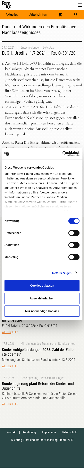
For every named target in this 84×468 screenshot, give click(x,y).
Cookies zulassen (42, 285)
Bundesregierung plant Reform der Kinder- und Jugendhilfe (38, 386)
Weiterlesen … (11, 332)
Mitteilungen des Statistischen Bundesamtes (48, 344)
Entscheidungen (30, 47)
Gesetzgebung (29, 378)
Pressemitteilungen (52, 378)
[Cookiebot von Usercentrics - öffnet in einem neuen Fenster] (62, 154)
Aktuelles (12, 14)
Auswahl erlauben (42, 298)
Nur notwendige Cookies (42, 311)
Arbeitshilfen (38, 14)
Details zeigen (61, 273)
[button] (80, 5)
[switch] (74, 233)
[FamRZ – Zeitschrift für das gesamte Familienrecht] (6, 5)
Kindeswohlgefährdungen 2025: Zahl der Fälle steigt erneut (37, 352)
